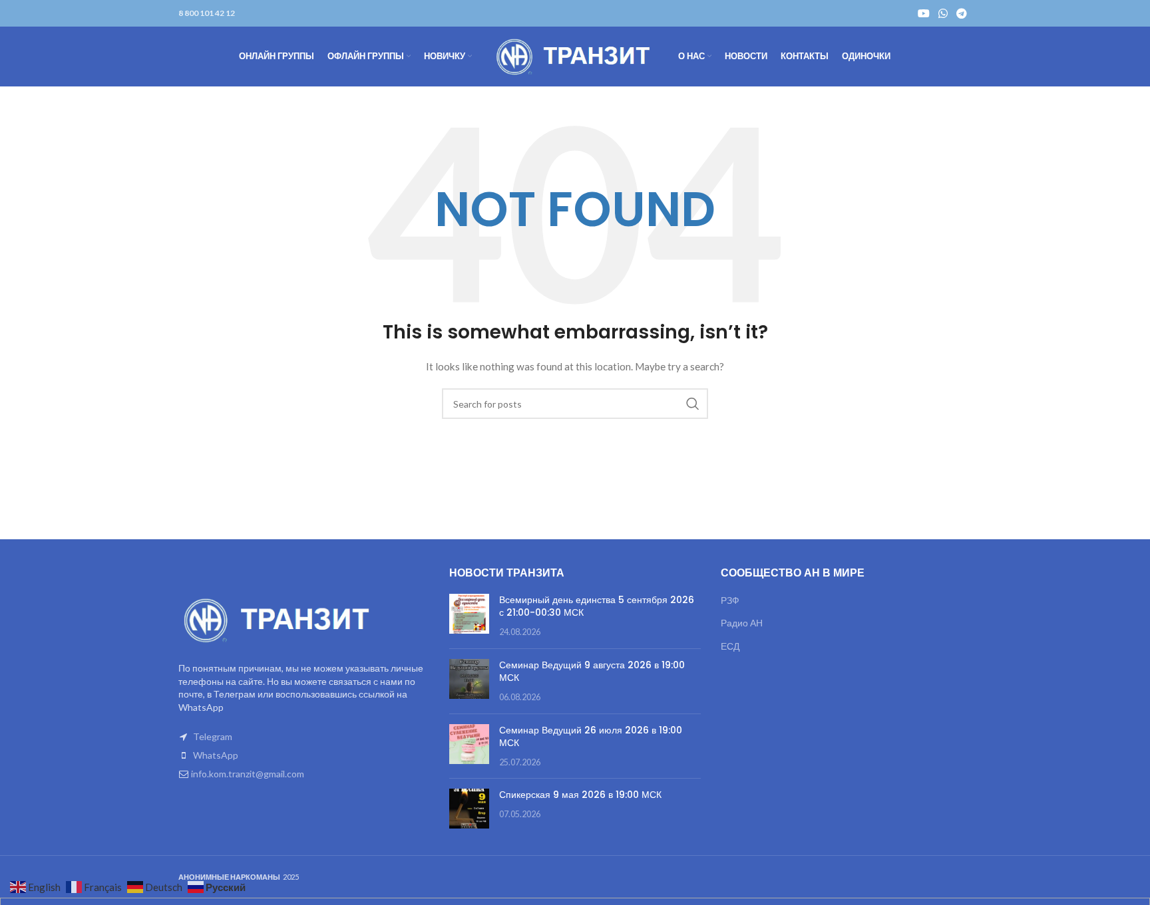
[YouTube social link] (923, 13)
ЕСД (730, 646)
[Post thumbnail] (469, 616)
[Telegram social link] (962, 13)
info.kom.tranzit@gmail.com (247, 773)
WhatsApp (215, 755)
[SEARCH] (692, 403)
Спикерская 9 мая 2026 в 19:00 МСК (580, 794)
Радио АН (742, 622)
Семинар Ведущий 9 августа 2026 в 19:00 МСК (592, 671)
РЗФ (730, 600)
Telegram (212, 736)
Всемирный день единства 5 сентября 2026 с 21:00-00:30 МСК (596, 606)
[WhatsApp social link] (943, 13)
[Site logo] (575, 55)
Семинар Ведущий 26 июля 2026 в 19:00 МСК (590, 736)
